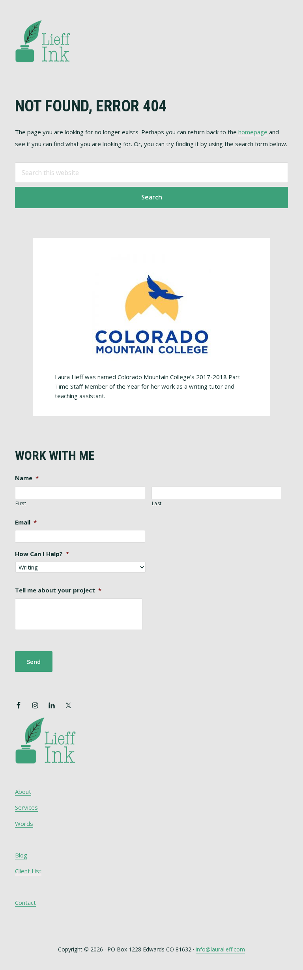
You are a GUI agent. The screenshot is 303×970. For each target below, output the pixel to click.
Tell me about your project (58, 590)
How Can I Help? (42, 554)
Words (24, 823)
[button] (283, 30)
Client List (28, 871)
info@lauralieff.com (220, 949)
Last (157, 503)
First (20, 503)
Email (26, 522)
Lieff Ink (54, 40)
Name (27, 478)
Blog (21, 855)
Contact (25, 902)
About (23, 791)
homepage (252, 132)
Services (26, 807)
